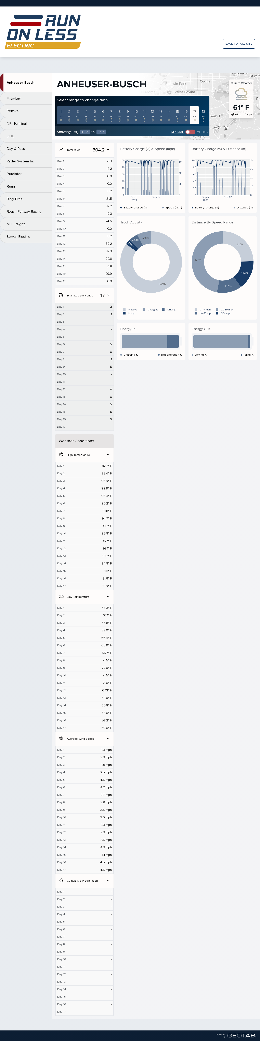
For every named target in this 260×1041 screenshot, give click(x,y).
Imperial (177, 132)
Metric (202, 132)
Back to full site (238, 43)
